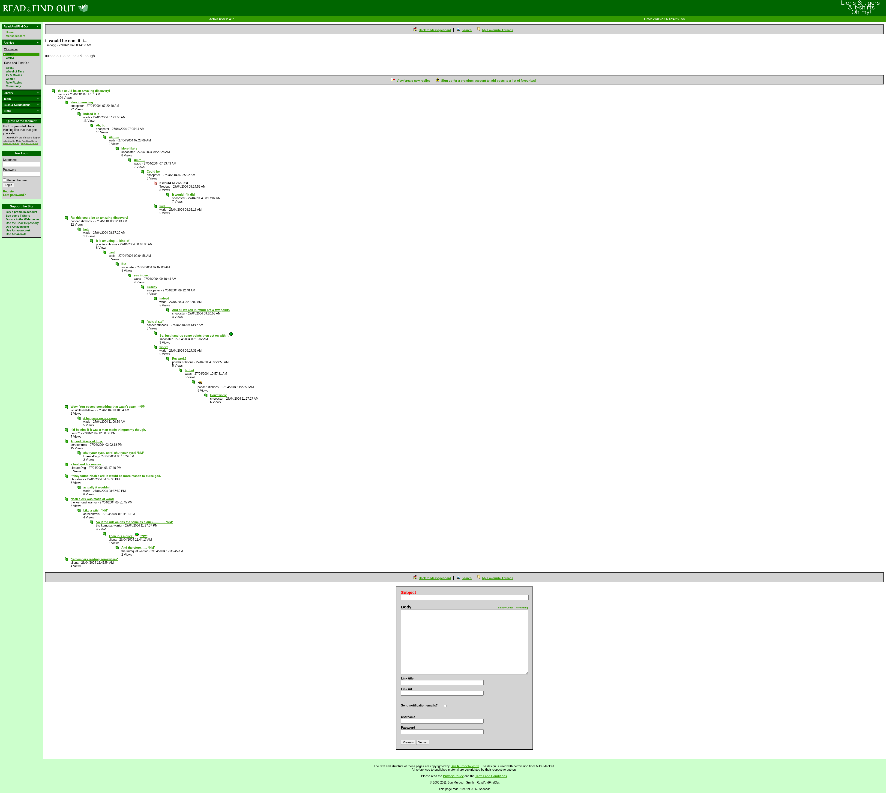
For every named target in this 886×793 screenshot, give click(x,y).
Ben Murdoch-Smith (465, 766)
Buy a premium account (21, 212)
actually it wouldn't (96, 487)
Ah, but (101, 125)
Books (10, 67)
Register (9, 191)
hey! (112, 252)
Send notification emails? (419, 705)
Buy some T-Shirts (18, 215)
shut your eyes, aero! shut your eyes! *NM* (113, 453)
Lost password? (14, 195)
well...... (165, 206)
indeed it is (91, 114)
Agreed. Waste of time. (87, 441)
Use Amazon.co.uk (18, 230)
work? (163, 347)
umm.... (139, 160)
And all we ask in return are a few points (201, 310)
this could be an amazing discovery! (84, 91)
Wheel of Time (15, 71)
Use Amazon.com (17, 226)
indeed (164, 298)
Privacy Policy (453, 776)
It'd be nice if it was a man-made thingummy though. (108, 429)
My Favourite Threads (497, 30)
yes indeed (142, 275)
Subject (408, 592)
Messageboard (15, 36)
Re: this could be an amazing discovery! (99, 217)
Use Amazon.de (16, 234)
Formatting (522, 607)
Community (13, 86)
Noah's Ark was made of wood (92, 499)
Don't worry (218, 395)
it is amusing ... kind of (112, 240)
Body (406, 607)
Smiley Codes (506, 607)
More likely (129, 148)
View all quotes (11, 143)
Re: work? (179, 358)
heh (86, 229)
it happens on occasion (100, 418)
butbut (189, 370)
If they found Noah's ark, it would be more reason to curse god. (116, 476)
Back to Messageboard (435, 30)
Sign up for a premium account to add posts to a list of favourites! (488, 80)
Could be (153, 171)
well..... (114, 137)
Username (10, 160)
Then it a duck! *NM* (128, 536)
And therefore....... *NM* (138, 547)
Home (10, 32)
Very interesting (82, 102)
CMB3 (10, 58)
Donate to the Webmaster (22, 219)
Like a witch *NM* (95, 510)
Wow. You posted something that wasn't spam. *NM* (108, 406)
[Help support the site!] (861, 8)
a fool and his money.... (87, 464)
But (123, 264)
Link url (406, 689)
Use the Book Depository (22, 223)
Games (10, 79)
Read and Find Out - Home (69, 8)
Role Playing (14, 82)
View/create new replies (413, 80)
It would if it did (183, 194)
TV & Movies (14, 75)
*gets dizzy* (155, 321)
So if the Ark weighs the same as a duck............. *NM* (134, 522)
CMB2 (10, 54)
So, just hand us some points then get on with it (193, 335)
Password (9, 169)
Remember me (17, 180)
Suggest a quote (29, 143)
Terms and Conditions (491, 776)
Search (467, 30)
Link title (407, 678)
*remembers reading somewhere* (94, 559)
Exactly (152, 287)
